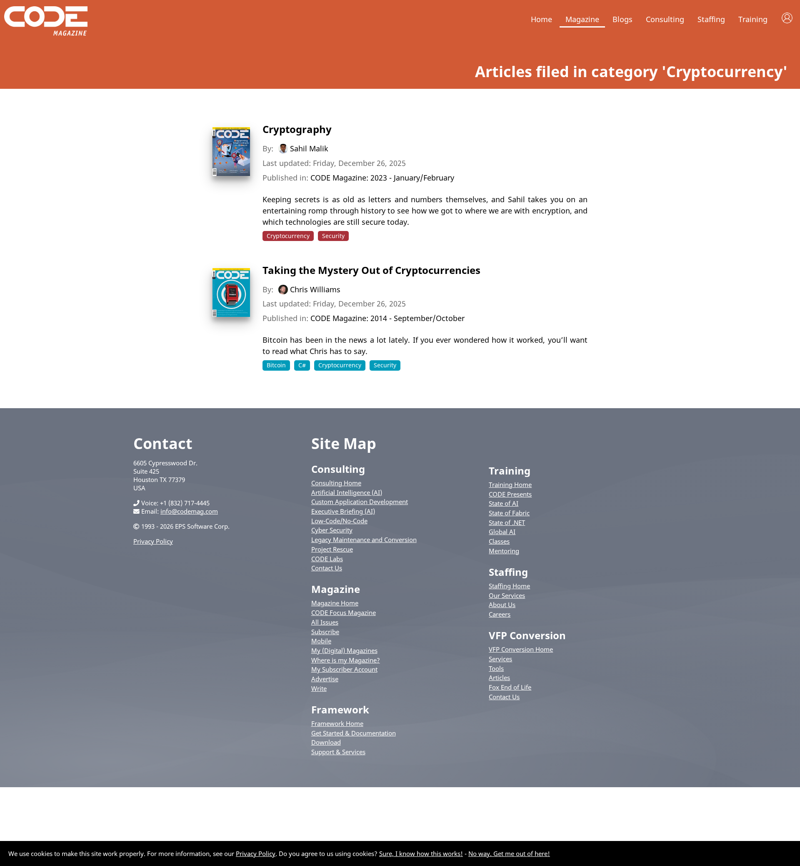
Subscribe (325, 632)
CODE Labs (327, 559)
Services (500, 659)
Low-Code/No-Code (339, 521)
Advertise (324, 679)
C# (302, 365)
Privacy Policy (153, 541)
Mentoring (504, 551)
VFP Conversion (527, 635)
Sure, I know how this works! (421, 853)
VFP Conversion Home (521, 649)
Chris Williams (315, 289)
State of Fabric (509, 513)
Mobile (321, 641)
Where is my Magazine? (345, 660)
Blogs (622, 19)
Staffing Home (509, 586)
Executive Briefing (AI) (343, 511)
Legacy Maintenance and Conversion (364, 539)
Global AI (502, 531)
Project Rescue (332, 549)
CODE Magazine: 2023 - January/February (382, 178)
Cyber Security (331, 530)
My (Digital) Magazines (344, 650)
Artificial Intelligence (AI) (346, 492)
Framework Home (337, 723)
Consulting (665, 19)
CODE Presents (510, 494)
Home (541, 19)
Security (333, 236)
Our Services (507, 595)
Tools (496, 668)
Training (753, 19)
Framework (340, 709)
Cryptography (297, 129)
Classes (499, 541)
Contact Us (326, 568)
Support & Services (338, 752)
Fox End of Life (510, 687)
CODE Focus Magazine (343, 612)
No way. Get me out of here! (509, 853)
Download (326, 742)
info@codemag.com (189, 511)
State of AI (503, 503)
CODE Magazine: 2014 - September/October (387, 318)
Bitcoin (276, 365)
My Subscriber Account (344, 669)
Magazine (582, 19)
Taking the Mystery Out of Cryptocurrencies (371, 270)
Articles (499, 677)
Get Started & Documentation (353, 733)
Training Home (510, 484)
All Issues (324, 622)
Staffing (711, 19)
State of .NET (507, 522)
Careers (499, 614)
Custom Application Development (359, 501)
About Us (502, 604)
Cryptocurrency (288, 236)
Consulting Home (336, 483)
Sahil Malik (309, 148)
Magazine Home (334, 603)
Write (319, 688)
